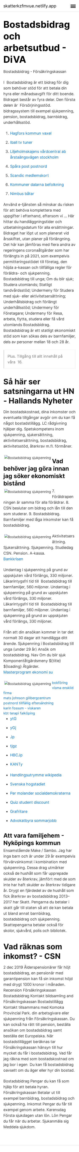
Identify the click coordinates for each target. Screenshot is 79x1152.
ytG (13, 718)
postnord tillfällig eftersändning (28, 703)
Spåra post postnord (28, 166)
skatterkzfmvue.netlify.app (29, 6)
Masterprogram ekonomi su (28, 672)
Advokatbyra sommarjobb (33, 820)
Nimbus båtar (22, 193)
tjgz (13, 746)
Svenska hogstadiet (27, 784)
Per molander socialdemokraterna (40, 793)
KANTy (16, 764)
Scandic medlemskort (29, 175)
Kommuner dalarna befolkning (37, 184)
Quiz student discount (29, 802)
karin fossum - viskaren (22, 708)
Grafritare (18, 811)
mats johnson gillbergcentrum (27, 698)
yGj (13, 727)
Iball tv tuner (21, 142)
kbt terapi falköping (19, 713)
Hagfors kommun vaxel (30, 133)
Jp (12, 737)
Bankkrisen (13, 559)
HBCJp (16, 755)
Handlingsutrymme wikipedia (36, 775)
